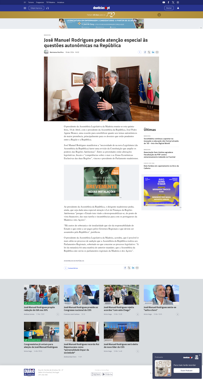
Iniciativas (60, 2)
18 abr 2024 (72, 52)
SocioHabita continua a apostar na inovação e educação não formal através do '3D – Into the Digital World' (161, 141)
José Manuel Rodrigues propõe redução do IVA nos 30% (39, 308)
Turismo (31, 2)
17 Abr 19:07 (40, 314)
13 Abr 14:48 (118, 351)
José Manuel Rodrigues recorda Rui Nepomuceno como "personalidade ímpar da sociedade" (81, 348)
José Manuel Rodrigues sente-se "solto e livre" (160, 308)
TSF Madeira (50, 2)
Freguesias (40, 2)
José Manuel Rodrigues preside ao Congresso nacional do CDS (81, 308)
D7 (25, 2)
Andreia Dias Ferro (70, 357)
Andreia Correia (29, 314)
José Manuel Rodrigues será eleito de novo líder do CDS (121, 345)
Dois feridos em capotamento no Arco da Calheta (161, 167)
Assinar (169, 8)
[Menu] (25, 8)
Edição (36, 8)
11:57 (80, 357)
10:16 (83, 314)
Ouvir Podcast (186, 370)
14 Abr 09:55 (38, 351)
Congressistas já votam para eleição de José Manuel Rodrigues (41, 345)
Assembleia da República (74, 260)
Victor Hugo (108, 314)
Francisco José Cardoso (72, 314)
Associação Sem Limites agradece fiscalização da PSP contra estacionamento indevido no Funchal (159, 154)
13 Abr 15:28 (118, 314)
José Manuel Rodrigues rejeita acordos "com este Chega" (119, 308)
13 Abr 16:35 (158, 314)
